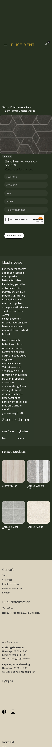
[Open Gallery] (6, 121)
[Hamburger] (6, 45)
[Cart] (46, 45)
